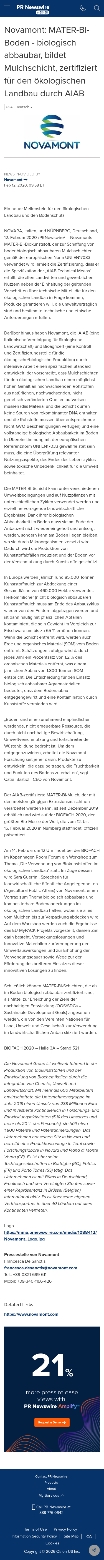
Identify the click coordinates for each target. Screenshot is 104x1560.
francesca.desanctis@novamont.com (40, 1268)
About (51, 1488)
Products (51, 1482)
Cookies (52, 1543)
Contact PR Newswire (51, 1476)
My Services (49, 1495)
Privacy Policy (65, 1529)
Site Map (71, 1536)
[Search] (97, 8)
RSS (88, 1536)
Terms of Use (35, 1529)
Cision (61, 1551)
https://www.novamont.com (31, 1314)
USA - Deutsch (18, 107)
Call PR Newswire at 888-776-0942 (52, 1510)
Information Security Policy (34, 1536)
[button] (52, 131)
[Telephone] (83, 8)
